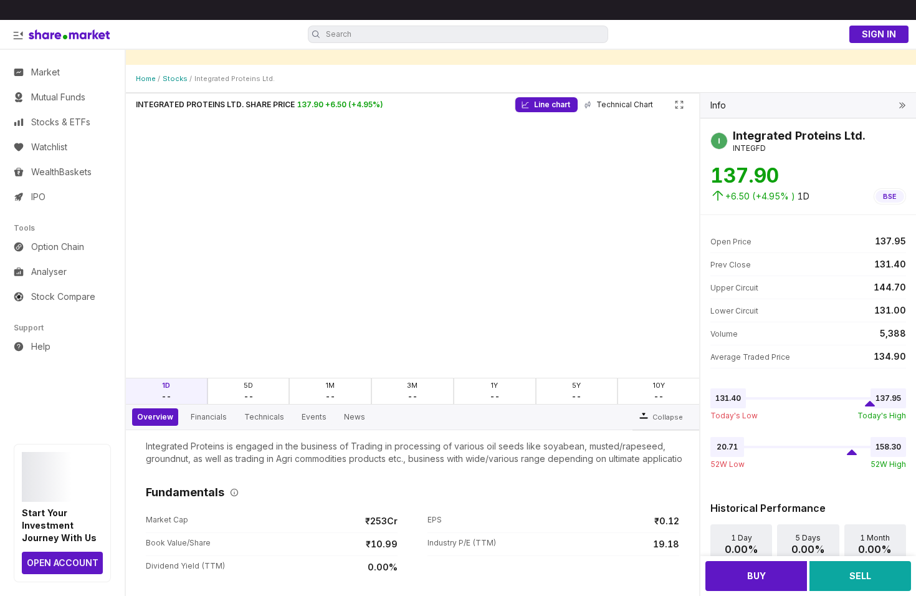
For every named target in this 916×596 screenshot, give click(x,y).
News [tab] (354, 416)
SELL (860, 575)
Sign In (879, 34)
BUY (756, 575)
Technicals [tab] (264, 416)
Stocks (175, 78)
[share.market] (69, 34)
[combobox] (465, 34)
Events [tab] (314, 416)
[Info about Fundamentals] (231, 492)
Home (146, 78)
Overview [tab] (155, 416)
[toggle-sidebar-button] (18, 35)
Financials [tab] (209, 416)
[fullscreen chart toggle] (679, 104)
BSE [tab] (890, 196)
